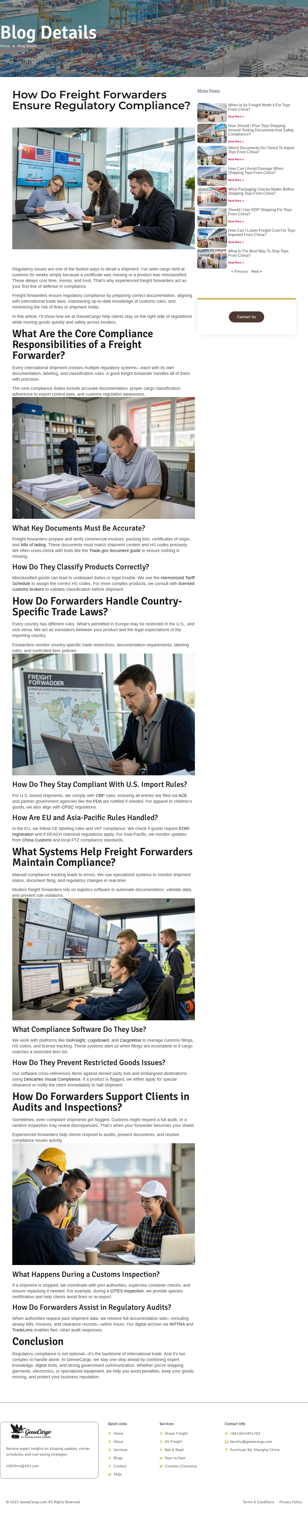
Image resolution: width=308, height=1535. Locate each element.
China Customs (37, 840)
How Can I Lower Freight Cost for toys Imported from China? (261, 232)
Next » (256, 271)
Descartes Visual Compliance (52, 1079)
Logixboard (98, 1040)
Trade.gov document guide (115, 550)
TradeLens (22, 1330)
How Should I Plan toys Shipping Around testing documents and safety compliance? (261, 130)
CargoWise (130, 1040)
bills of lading (33, 544)
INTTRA (177, 1324)
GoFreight (75, 1040)
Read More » (236, 116)
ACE (182, 795)
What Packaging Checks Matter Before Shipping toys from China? (261, 191)
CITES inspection (127, 1291)
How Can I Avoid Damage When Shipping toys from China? (255, 171)
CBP (100, 795)
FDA (97, 801)
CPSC (68, 807)
